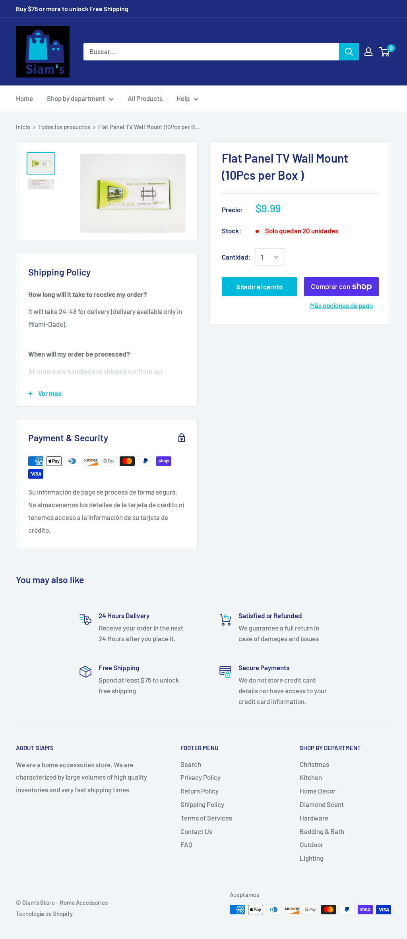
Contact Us (196, 831)
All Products (145, 98)
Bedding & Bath (322, 831)
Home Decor (317, 791)
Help (183, 98)
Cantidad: (236, 257)
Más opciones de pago (341, 305)
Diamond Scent (322, 804)
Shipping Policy (202, 804)
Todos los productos (64, 126)
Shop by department (76, 98)
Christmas (314, 764)
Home (24, 98)
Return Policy (199, 791)
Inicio (23, 126)
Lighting (312, 858)
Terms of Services (206, 818)
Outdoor (311, 844)
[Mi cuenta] (368, 51)
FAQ (186, 844)
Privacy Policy (200, 777)
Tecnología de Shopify (44, 913)
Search (190, 764)
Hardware (314, 818)
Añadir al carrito (259, 287)
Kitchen (311, 777)
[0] (385, 51)
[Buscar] (349, 51)
